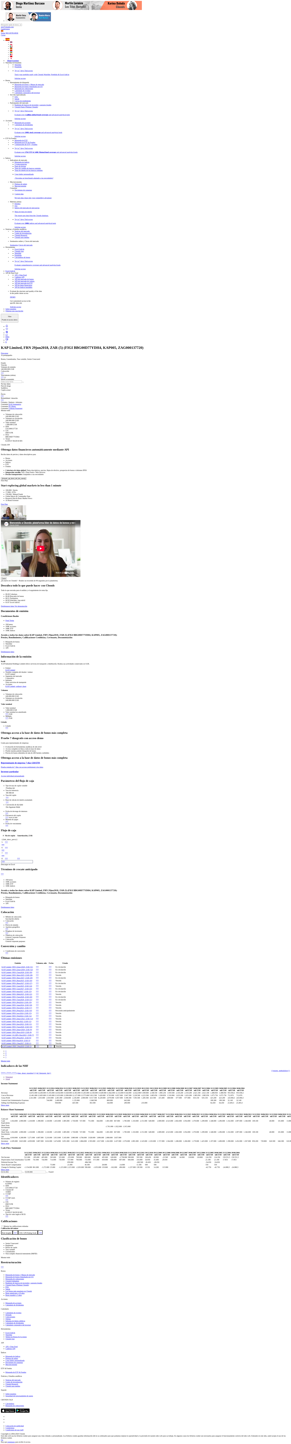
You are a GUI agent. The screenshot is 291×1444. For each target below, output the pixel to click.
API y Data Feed (21, 275)
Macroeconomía (20, 186)
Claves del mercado (25, 245)
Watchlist (18, 65)
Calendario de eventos (22, 91)
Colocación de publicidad (14, 1426)
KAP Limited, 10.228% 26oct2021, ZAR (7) (18, 1035)
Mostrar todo (5, 1061)
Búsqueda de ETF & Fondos (25, 142)
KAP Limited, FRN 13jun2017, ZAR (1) (16, 1043)
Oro (16, 206)
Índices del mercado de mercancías (27, 208)
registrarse (11, 1442)
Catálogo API (19, 277)
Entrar (3, 33)
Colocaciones (10, 1317)
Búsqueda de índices (22, 162)
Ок (2, 1440)
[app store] (8, 1412)
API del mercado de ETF (24, 283)
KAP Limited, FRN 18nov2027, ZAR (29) (17, 978)
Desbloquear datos (8, 606)
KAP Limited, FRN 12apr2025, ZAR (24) (17, 986)
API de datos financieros (23, 285)
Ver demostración (21, 606)
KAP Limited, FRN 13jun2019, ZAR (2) (16, 1046)
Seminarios (14, 245)
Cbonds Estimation (12, 1281)
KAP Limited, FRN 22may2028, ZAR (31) (17, 967)
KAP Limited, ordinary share (15, 686)
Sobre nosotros (10, 309)
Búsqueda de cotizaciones (24, 89)
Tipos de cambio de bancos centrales (28, 168)
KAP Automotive (15, 404)
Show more (5, 1105)
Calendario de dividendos (24, 125)
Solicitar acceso (15, 307)
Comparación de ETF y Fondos (26, 144)
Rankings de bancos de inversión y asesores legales (33, 105)
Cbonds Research (21, 235)
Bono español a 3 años (13, 1295)
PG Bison (12, 406)
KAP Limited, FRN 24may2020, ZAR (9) (17, 1030)
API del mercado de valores (24, 281)
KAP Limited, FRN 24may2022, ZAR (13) (17, 1019)
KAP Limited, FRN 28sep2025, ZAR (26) (17, 981)
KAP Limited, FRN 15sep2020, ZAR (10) (17, 1027)
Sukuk (17, 99)
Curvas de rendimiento (23, 101)
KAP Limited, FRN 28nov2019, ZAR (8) (17, 1032)
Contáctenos (9, 1428)
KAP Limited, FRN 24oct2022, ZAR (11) (17, 1024)
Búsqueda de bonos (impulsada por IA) (29, 87)
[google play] (23, 1412)
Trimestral (9, 1077)
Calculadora (9, 1404)
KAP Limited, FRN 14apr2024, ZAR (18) (17, 1005)
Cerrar (3, 35)
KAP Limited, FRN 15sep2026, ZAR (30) (17, 972)
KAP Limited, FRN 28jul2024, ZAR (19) (17, 1002)
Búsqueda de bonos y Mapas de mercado (29, 85)
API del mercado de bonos (24, 279)
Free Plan (4, 504)
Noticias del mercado (22, 231)
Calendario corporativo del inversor (27, 93)
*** (2, 373)
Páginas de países (21, 184)
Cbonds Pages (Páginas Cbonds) (26, 107)
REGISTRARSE (12, 33)
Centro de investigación (23, 233)
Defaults (8, 1315)
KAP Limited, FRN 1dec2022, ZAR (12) (16, 1021)
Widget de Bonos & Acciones (16, 1337)
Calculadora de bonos (22, 257)
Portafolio (18, 67)
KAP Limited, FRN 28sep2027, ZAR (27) (17, 983)
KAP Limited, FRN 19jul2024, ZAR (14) (17, 1016)
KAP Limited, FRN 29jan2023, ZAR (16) (17, 1011)
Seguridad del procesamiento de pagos (19, 1396)
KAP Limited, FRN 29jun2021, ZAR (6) (16, 1038)
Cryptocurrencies (21, 164)
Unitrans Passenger (15, 408)
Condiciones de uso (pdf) (14, 1430)
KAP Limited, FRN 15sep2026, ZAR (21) (17, 1000)
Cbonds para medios (22, 237)
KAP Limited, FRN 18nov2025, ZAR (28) (17, 975)
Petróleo (17, 204)
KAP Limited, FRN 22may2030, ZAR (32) (17, 970)
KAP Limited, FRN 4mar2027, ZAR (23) (17, 991)
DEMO (12, 297)
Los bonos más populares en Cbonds (18, 1291)
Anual (7, 1079)
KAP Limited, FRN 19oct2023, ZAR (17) (17, 1008)
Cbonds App (19, 251)
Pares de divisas (20, 166)
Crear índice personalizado (15, 1360)
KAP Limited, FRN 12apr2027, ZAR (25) (17, 989)
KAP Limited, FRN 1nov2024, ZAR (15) (17, 1013)
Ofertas (8, 1319)
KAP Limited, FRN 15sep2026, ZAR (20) (17, 997)
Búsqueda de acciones (22, 123)
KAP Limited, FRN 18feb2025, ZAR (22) (17, 994)
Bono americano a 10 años (15, 1293)
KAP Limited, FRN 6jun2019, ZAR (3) (16, 1041)
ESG (16, 97)
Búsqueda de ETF (21, 140)
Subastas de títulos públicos (15, 1321)
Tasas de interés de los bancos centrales (29, 170)
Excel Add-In (19, 249)
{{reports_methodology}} (280, 1071)
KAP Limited (10, 670)
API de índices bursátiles (23, 287)
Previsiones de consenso (23, 190)
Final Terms (9, 621)
